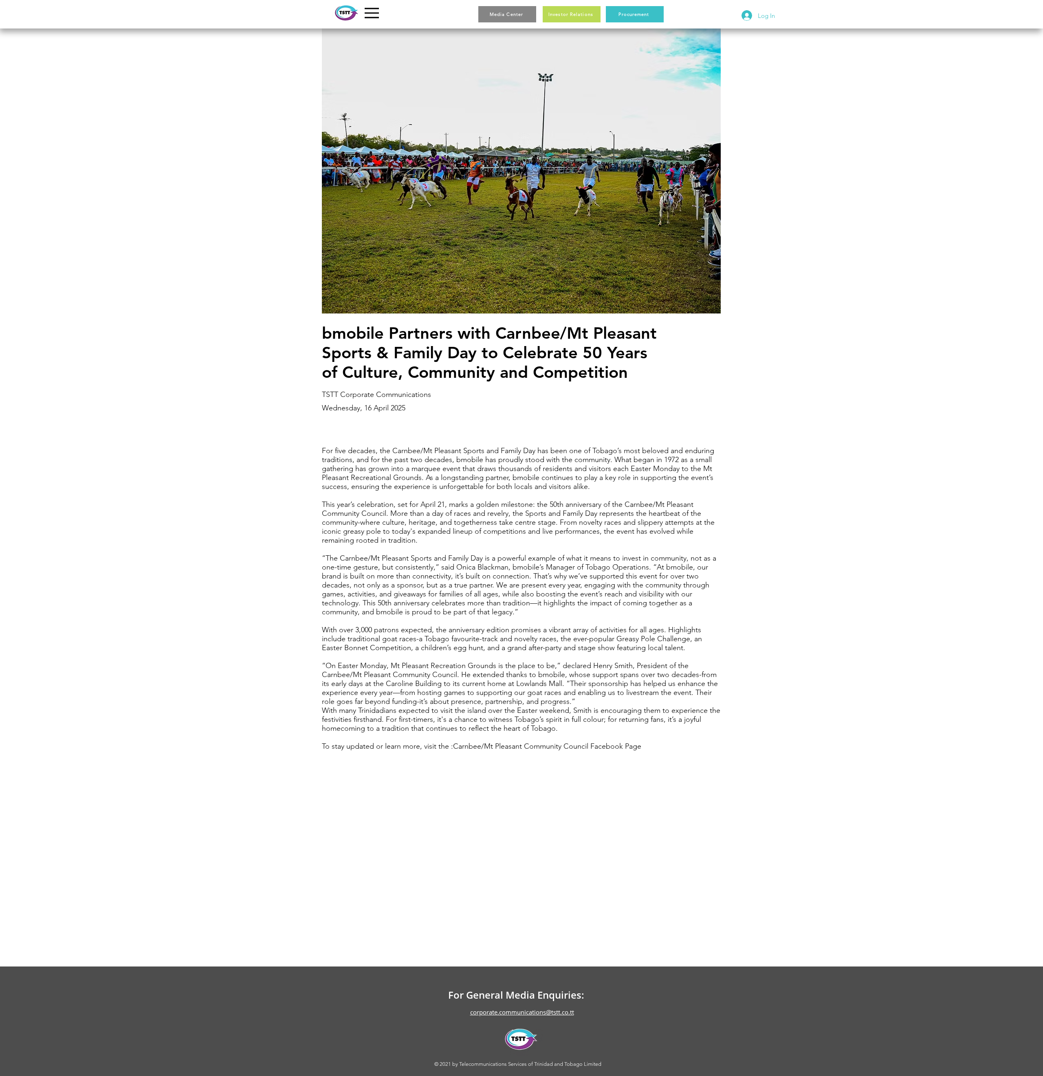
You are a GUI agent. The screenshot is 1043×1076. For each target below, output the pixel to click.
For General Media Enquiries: (516, 994)
